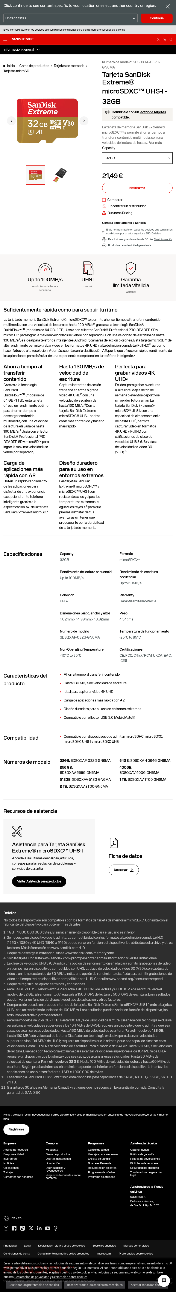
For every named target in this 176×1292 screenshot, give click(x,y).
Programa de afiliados (101, 1177)
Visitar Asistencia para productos (39, 881)
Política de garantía (142, 1154)
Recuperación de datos (102, 1168)
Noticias (8, 1163)
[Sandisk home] (22, 39)
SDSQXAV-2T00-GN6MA (88, 786)
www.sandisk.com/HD (68, 948)
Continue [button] (157, 18)
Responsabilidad (13, 1154)
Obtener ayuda (139, 1150)
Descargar (121, 870)
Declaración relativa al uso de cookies (61, 1245)
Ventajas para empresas (103, 1154)
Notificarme (137, 188)
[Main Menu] (6, 39)
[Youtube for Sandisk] (47, 1229)
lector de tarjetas (153, 112)
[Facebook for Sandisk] (14, 1228)
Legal (27, 1245)
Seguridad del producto (144, 1168)
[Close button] (168, 7)
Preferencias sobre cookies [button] (136, 1253)
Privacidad (10, 1245)
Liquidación (53, 1163)
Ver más (155, 142)
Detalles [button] (156, 233)
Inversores (10, 1159)
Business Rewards (99, 1163)
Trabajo (8, 1172)
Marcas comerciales (136, 1245)
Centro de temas (98, 1150)
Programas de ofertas (101, 1172)
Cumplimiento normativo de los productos (63, 1253)
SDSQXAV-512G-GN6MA (91, 779)
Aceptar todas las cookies (148, 1285)
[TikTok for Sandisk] (22, 1228)
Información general (18, 49)
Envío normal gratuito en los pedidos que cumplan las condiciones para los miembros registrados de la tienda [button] (64, 29)
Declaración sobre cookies (69, 1277)
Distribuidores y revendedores (55, 1169)
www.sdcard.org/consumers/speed (135, 979)
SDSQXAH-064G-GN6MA (150, 760)
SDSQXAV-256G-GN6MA (79, 772)
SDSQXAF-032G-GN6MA (91, 760)
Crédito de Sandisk (99, 1159)
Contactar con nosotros (18, 1177)
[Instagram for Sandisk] (6, 1228)
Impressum (104, 1253)
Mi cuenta (52, 1150)
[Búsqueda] (171, 39)
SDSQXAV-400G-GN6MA (139, 772)
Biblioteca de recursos (144, 1163)
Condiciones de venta (16, 1253)
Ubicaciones (11, 1168)
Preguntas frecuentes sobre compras (63, 1176)
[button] (35, 175)
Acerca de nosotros (15, 1150)
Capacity (108, 148)
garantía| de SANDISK (23, 1092)
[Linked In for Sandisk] (39, 1228)
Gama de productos (58, 1154)
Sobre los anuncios (104, 1245)
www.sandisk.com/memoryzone (89, 953)
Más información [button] (163, 239)
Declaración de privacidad (31, 1277)
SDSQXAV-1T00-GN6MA (147, 779)
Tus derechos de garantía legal (146, 1173)
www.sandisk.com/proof (61, 958)
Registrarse (16, 1129)
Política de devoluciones (145, 1159)
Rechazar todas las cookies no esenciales (95, 1285)
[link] (112, 200)
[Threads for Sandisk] (56, 1228)
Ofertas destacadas (58, 1159)
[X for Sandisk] (31, 1228)
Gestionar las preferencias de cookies (34, 1285)
